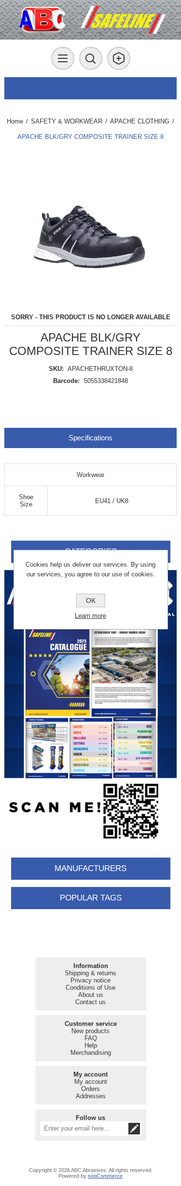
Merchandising (90, 1052)
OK (91, 600)
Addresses (91, 1096)
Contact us (90, 1002)
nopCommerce (105, 1176)
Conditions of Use (90, 987)
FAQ (90, 1038)
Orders (90, 1088)
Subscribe (134, 1128)
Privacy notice (90, 980)
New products (90, 1031)
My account (90, 1081)
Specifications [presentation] (90, 438)
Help (90, 1045)
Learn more (90, 615)
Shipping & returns (90, 973)
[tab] (90, 438)
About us (90, 994)
